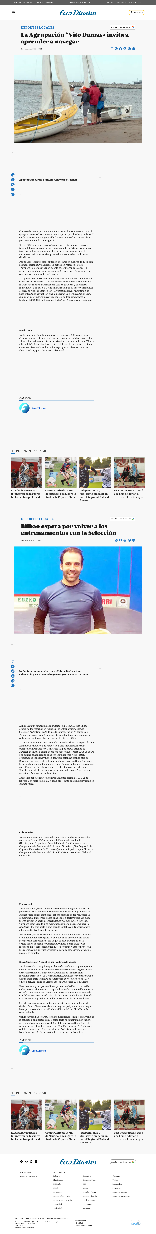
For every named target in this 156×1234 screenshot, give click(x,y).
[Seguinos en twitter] (21, 1161)
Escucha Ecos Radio (117, 3)
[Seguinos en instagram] (31, 1161)
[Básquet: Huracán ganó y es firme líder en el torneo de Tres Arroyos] (129, 472)
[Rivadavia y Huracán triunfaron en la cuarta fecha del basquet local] (26, 472)
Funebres (49, 2)
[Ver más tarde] (112, 48)
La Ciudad (17, 2)
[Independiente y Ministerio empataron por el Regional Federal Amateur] (95, 472)
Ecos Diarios (39, 408)
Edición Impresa (137, 3)
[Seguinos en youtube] (26, 1161)
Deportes (27, 2)
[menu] (13, 12)
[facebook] (120, 48)
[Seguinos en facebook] (36, 1161)
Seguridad (38, 2)
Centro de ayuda (81, 1220)
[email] (129, 48)
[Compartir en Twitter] (124, 48)
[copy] (133, 48)
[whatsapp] (116, 48)
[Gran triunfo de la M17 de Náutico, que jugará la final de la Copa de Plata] (61, 472)
